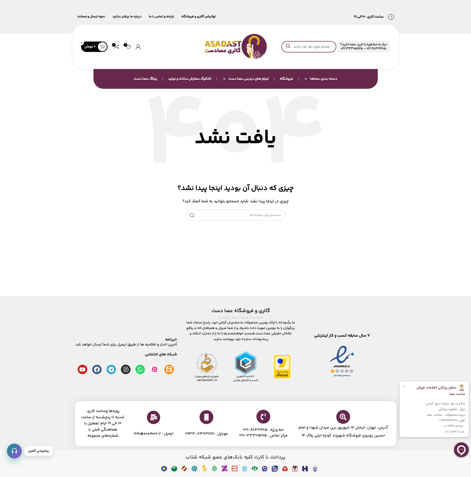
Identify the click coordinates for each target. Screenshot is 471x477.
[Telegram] (111, 369)
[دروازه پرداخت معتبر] (282, 366)
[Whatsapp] (140, 369)
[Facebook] (97, 369)
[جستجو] (192, 215)
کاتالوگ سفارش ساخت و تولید (189, 79)
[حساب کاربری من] (138, 47)
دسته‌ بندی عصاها (323, 79)
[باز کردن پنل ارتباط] (14, 451)
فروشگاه (286, 79)
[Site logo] (235, 46)
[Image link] (341, 361)
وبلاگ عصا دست (145, 79)
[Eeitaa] (169, 369)
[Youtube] (82, 369)
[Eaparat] (154, 369)
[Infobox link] (363, 46)
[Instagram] (125, 369)
